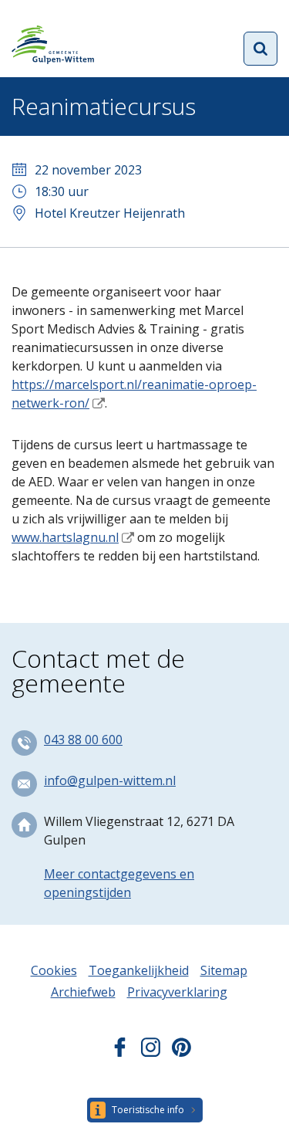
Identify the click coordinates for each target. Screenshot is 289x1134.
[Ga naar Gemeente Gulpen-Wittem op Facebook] (119, 1052)
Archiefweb (83, 991)
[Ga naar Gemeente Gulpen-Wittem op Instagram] (150, 1052)
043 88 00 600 (83, 739)
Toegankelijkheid (139, 970)
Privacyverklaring (177, 991)
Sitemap (223, 970)
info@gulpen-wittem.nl (110, 780)
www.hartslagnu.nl (65, 537)
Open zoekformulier (260, 49)
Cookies (54, 970)
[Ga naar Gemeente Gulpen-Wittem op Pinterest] (181, 1052)
